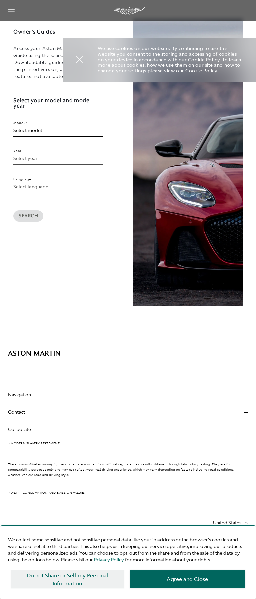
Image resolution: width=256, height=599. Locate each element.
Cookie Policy (204, 60)
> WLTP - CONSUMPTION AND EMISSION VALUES (46, 493)
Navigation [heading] (19, 395)
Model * (20, 123)
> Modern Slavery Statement (34, 443)
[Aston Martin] (128, 10)
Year (17, 151)
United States (227, 523)
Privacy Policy (109, 560)
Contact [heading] (16, 412)
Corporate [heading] (19, 429)
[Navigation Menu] (11, 10)
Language (22, 179)
